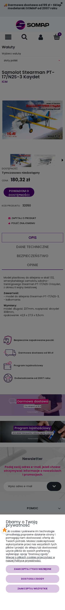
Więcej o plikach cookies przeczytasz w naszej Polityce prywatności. (30, 559)
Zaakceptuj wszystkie (32, 588)
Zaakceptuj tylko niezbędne (32, 569)
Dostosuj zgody (32, 579)
